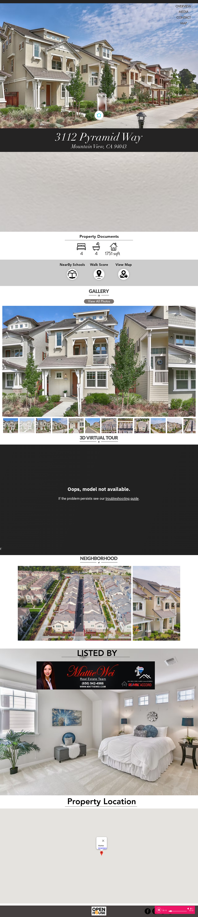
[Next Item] (190, 361)
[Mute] (188, 908)
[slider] (191, 908)
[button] (99, 237)
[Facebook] (148, 911)
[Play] (159, 909)
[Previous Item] (7, 361)
